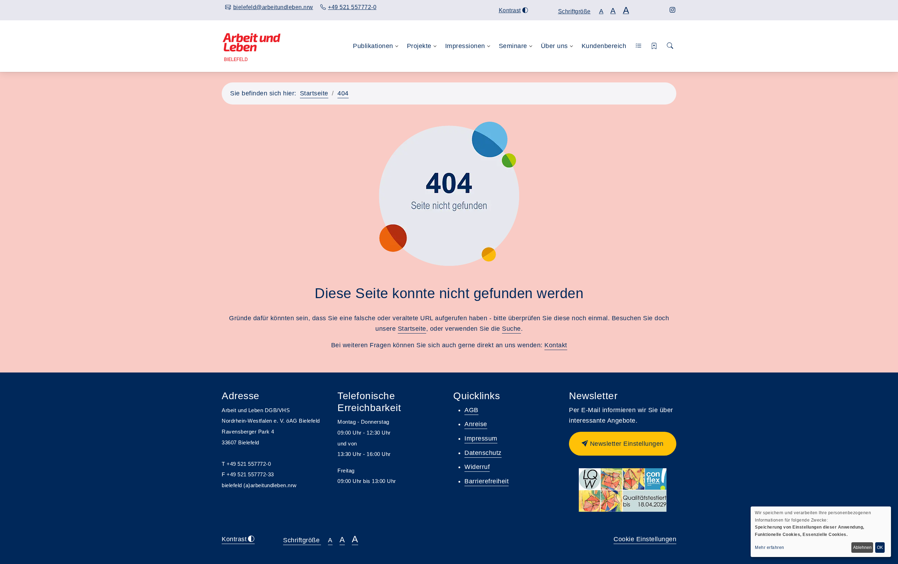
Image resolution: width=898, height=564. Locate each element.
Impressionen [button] (465, 45)
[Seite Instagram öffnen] (673, 10)
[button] (638, 46)
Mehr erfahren (769, 547)
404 (343, 93)
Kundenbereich (604, 45)
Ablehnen (862, 547)
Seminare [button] (513, 45)
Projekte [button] (419, 45)
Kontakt (555, 345)
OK (880, 547)
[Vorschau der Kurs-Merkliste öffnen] (654, 46)
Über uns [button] (554, 45)
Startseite (314, 93)
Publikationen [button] (373, 45)
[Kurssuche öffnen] (670, 46)
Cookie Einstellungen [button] (645, 539)
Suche (511, 328)
